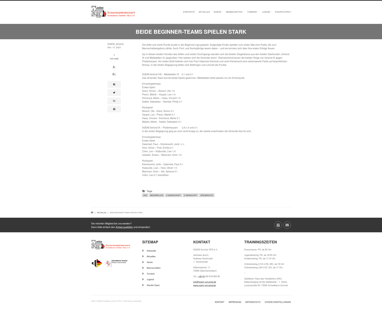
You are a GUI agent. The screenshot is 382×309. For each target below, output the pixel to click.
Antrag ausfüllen (124, 227)
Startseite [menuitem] (189, 11)
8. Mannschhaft (173, 195)
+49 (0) (201, 276)
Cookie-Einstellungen (278, 302)
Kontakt (219, 302)
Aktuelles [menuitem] (204, 11)
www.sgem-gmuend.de (204, 285)
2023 (145, 195)
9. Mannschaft (190, 195)
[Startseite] (113, 11)
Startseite (151, 250)
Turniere (151, 273)
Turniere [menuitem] (253, 12)
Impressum (235, 302)
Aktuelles (151, 256)
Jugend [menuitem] (267, 12)
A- (114, 66)
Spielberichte (206, 195)
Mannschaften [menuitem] (235, 12)
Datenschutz (253, 302)
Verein (150, 262)
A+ (114, 74)
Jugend (150, 279)
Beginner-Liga (156, 195)
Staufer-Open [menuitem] (283, 12)
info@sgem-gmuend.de (204, 281)
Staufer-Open (153, 285)
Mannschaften (154, 267)
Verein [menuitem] (218, 12)
